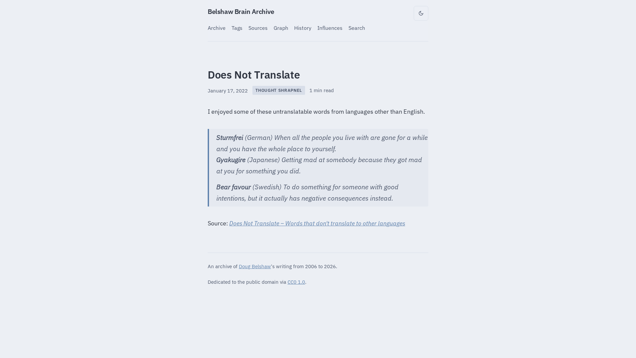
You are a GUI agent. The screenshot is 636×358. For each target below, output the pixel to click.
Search (356, 27)
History (302, 27)
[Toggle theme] (421, 13)
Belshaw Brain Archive (241, 11)
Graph (281, 27)
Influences (330, 27)
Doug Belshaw (255, 266)
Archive (217, 27)
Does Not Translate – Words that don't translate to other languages (317, 223)
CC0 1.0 (296, 281)
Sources (258, 27)
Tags (237, 27)
